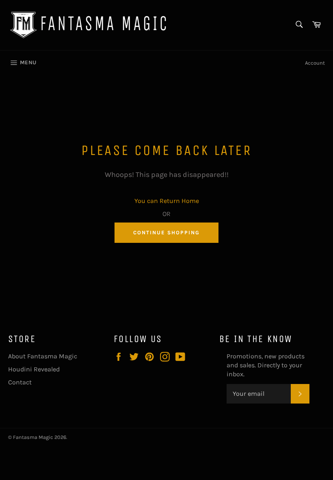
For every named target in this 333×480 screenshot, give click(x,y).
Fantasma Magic (33, 437)
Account (315, 63)
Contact (20, 382)
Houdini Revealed (34, 369)
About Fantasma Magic (42, 356)
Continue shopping (166, 232)
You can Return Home (166, 201)
